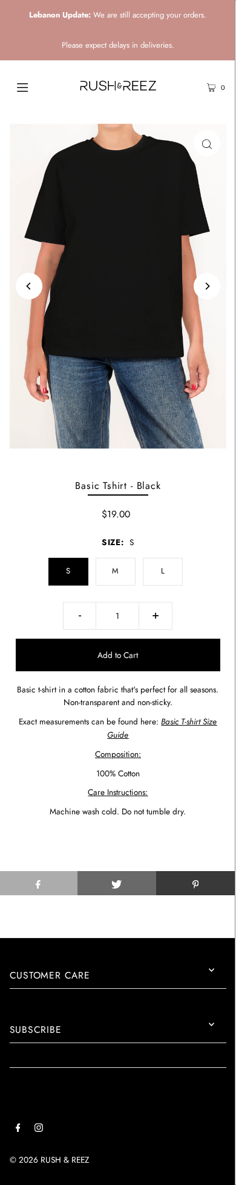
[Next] (207, 286)
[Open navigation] (37, 86)
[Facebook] (18, 1129)
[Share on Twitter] (116, 883)
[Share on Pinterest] (195, 883)
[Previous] (29, 286)
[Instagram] (38, 1129)
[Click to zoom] (207, 143)
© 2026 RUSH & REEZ (49, 1160)
